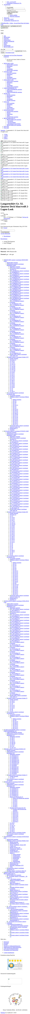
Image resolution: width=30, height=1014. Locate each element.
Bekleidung (9, 66)
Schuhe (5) (24, 698)
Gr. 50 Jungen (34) (14, 447)
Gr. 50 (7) (12, 744)
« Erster (5, 134)
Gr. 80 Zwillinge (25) (15, 632)
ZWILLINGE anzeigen (12, 81)
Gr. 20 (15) (12, 369)
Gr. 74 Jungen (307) (15, 458)
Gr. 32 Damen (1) (14, 757)
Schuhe (8, 67)
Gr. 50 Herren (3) (14, 794)
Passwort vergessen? (15, 16)
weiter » (6, 137)
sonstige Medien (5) (14, 851)
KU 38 (14, 568)
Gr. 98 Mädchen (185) (15, 299)
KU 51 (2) (15, 586)
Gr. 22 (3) (12, 706)
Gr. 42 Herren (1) (14, 788)
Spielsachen (10, 114)
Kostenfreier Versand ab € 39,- (14, 3)
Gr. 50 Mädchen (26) (15, 277)
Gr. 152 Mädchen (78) (15, 336)
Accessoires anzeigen (15, 395)
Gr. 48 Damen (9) (14, 768)
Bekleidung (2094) (11, 265)
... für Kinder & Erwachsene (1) (14, 924)
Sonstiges (12, 429)
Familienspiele (16, 855)
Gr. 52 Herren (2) (14, 795)
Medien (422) (25, 840)
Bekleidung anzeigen (15, 266)
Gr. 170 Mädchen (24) (15, 349)
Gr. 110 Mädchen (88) (15, 307)
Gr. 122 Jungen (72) (15, 480)
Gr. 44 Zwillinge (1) (15, 616)
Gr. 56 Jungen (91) (14, 450)
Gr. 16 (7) (12, 520)
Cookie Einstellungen (9, 952)
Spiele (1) (12, 853)
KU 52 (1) (15, 725)
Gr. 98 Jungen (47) (14, 469)
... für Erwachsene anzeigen (16, 909)
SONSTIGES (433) (8, 110)
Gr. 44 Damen (13, 765)
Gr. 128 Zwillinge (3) (15, 661)
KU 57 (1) (15, 424)
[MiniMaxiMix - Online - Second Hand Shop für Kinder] (15, 24)
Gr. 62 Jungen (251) (15, 453)
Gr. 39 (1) (12, 391)
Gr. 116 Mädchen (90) (15, 312)
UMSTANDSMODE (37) (10, 88)
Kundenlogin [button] (7, 4)
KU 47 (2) (15, 412)
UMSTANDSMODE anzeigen (14, 89)
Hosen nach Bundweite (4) (16, 797)
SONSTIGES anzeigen (12, 111)
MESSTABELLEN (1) (9, 118)
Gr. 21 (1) (12, 705)
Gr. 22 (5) (12, 528)
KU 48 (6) (15, 581)
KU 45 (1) (15, 409)
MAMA (6, 42)
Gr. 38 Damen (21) (14, 761)
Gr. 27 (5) (12, 379)
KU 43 (14, 406)
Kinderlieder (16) (14, 864)
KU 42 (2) (15, 573)
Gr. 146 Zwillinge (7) (15, 673)
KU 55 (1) (15, 421)
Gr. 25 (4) (12, 376)
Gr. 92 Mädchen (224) (15, 297)
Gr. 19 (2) (12, 702)
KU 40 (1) (15, 571)
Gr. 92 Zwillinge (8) (15, 638)
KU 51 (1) (15, 416)
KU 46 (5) (15, 579)
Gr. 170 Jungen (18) (15, 502)
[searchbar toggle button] (4, 28)
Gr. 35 (11, 388)
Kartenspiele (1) (17, 857)
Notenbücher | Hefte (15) (16, 849)
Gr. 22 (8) (12, 372)
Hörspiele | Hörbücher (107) (17, 865)
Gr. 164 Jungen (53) (15, 499)
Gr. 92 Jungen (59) (14, 466)
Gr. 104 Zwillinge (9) (15, 644)
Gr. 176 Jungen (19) (15, 505)
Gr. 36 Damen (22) (14, 760)
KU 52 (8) (15, 587)
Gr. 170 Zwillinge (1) (15, 690)
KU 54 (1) (15, 590)
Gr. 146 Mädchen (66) (15, 332)
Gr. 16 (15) (12, 364)
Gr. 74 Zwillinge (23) (15, 629)
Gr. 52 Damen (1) (14, 771)
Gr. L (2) (12, 746)
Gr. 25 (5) (12, 532)
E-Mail (8, 8)
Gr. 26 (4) (12, 534)
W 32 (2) (15, 803)
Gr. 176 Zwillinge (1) (15, 694)
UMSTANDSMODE (9, 41)
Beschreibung (7, 236)
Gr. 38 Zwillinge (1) (15, 610)
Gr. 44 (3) (12, 740)
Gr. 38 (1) (12, 550)
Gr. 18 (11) (12, 523)
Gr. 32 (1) (12, 542)
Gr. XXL (12, 827)
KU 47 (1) (15, 580)
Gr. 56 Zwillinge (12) (15, 621)
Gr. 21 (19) (12, 370)
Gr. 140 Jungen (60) (15, 488)
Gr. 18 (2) (12, 701)
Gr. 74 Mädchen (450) (15, 288)
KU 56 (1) (15, 423)
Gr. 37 (11, 549)
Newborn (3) (13, 514)
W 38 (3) (15, 806)
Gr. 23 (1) (12, 707)
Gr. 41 (11, 554)
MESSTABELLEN (8, 46)
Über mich (6, 126)
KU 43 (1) (15, 575)
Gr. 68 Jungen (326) (15, 455)
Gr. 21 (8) (12, 527)
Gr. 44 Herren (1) (14, 790)
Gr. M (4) (12, 823)
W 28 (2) (15, 799)
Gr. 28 (11, 709)
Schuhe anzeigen (14, 358)
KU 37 (14, 566)
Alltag (8, 115)
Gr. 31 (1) (12, 540)
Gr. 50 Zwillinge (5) (15, 618)
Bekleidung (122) (11, 606)
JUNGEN (6, 38)
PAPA (5, 44)
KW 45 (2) (15, 818)
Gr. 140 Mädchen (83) (15, 328)
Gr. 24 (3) (12, 375)
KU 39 (14, 401)
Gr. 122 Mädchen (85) (15, 316)
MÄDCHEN (7, 37)
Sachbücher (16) (14, 850)
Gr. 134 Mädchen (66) (15, 324)
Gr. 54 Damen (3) (14, 772)
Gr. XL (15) (13, 747)
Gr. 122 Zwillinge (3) (15, 657)
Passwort (9, 10)
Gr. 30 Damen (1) (14, 755)
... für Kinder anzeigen (15, 879)
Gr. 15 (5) (12, 518)
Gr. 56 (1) (12, 831)
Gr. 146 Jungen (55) (15, 491)
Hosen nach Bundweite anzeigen (21, 798)
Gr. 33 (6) (12, 387)
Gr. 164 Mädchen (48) (15, 344)
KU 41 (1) (15, 572)
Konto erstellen (13, 15)
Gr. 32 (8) (12, 386)
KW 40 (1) (15, 812)
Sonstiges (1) (13, 599)
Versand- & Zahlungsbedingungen (12, 946)
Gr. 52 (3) (12, 828)
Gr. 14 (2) (12, 361)
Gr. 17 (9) (12, 521)
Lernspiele (15, 860)
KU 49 (14, 583)
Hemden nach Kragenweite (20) (17, 808)
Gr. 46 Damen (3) (14, 766)
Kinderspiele (16, 858)
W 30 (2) (15, 801)
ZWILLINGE (7, 40)
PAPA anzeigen (10, 103)
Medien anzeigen (14, 842)
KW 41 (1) (15, 813)
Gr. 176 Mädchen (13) (15, 353)
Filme (11, 866)
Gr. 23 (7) (12, 373)
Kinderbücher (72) (14, 843)
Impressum (6, 941)
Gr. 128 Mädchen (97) (15, 320)
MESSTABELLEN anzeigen (14, 119)
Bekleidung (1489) (11, 435)
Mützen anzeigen (17, 399)
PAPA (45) (6, 101)
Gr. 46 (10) (12, 742)
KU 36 (14, 565)
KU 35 (14, 564)
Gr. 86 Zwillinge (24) (15, 635)
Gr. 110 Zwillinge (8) (15, 649)
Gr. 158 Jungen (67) (15, 497)
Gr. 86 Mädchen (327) (15, 294)
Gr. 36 (11, 547)
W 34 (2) (15, 805)
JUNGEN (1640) (8, 71)
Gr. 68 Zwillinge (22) (15, 627)
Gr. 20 (11, 703)
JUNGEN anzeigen (11, 73)
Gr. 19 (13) (12, 524)
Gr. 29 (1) (12, 381)
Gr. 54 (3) (12, 829)
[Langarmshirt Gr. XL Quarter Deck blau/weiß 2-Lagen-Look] (15, 169)
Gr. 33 (11, 543)
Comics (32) (13, 846)
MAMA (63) (7, 93)
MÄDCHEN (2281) (9, 63)
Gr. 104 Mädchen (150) (15, 303)
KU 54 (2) (15, 420)
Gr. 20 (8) (12, 525)
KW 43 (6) (15, 816)
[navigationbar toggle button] (5, 26)
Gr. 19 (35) (12, 368)
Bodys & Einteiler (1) (15, 883)
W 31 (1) (15, 802)
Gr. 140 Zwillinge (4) (15, 669)
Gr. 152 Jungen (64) (15, 494)
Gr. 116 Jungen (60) (15, 477)
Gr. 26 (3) (12, 377)
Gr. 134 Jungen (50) (15, 486)
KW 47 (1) (15, 820)
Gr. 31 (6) (12, 384)
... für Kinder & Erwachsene (14, 123)
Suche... (25, 51)
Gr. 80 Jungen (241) (15, 461)
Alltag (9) (23, 871)
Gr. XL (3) (12, 825)
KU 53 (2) (15, 418)
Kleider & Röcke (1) (15, 890)
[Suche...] (19, 51)
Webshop (3, 1012)
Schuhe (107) (25, 357)
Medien (8, 112)
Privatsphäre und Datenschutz (11, 950)
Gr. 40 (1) (12, 739)
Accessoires (10, 69)
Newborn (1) (13, 360)
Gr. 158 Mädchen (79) (15, 340)
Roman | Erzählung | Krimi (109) (18, 844)
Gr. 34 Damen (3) (14, 758)
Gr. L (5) (12, 824)
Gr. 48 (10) (12, 743)
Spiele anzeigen (17, 854)
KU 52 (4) (15, 417)
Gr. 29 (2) (12, 538)
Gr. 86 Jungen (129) (15, 464)
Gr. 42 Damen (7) (14, 764)
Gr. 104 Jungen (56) (15, 472)
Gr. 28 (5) (12, 380)
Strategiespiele (16, 861)
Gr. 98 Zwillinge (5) (15, 640)
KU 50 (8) (15, 414)
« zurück (6, 135)
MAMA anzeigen (11, 95)
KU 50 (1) (15, 724)
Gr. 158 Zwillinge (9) (15, 681)
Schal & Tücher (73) (15, 427)
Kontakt (6, 944)
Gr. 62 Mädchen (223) (15, 283)
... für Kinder (10, 121)
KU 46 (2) (15, 410)
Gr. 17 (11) (12, 365)
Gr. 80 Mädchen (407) (15, 291)
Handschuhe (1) (14, 428)
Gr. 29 (11, 710)
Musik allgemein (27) (15, 862)
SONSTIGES (7, 45)
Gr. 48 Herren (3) (14, 792)
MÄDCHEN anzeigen (12, 64)
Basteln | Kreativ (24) (15, 847)
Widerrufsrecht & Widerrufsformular (12, 947)
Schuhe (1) (24, 775)
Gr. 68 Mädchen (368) (15, 286)
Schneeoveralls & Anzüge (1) (17, 902)
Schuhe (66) (25, 512)
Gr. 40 (11, 553)
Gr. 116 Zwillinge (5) (15, 653)
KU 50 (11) (16, 584)
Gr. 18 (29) (12, 366)
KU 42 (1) (15, 405)
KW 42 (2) (15, 814)
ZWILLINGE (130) (8, 80)
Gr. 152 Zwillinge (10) (15, 677)
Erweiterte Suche (10, 52)
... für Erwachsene (11, 122)
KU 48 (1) (15, 723)
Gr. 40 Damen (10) (14, 762)
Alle (5, 36)
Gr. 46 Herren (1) (14, 791)
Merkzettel (6, 17)
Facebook (6, 943)
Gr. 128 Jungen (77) (15, 483)
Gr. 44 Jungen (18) (14, 444)
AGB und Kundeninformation (11, 948)
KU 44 (14, 407)
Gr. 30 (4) (12, 383)
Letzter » (6, 138)
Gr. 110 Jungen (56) (15, 475)
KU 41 (14, 403)
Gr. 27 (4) (12, 535)
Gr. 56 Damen (13, 773)
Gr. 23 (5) (12, 529)
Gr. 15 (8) (12, 362)
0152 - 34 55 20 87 (11, 2)
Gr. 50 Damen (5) (14, 769)
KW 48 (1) (15, 821)
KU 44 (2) (15, 576)
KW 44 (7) (15, 817)
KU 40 (14, 402)
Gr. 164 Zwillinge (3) (15, 686)
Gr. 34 (11, 390)
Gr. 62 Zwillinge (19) (15, 624)
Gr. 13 (11, 516)
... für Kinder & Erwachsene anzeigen (19, 925)
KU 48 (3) (15, 413)
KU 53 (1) (15, 588)
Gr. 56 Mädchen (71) (15, 280)
